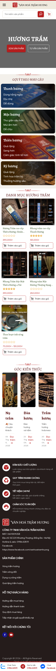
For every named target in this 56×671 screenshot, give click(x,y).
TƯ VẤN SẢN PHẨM (39, 48)
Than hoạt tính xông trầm (13, 336)
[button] (4, 5)
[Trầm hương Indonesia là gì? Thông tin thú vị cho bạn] (46, 389)
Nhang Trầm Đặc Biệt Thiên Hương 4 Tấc (13, 283)
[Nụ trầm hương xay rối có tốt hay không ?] (9, 389)
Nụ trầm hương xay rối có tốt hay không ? (9, 415)
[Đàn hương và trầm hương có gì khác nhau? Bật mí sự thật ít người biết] (28, 389)
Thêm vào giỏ (14, 351)
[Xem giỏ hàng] (49, 14)
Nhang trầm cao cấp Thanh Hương (40, 230)
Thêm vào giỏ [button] (14, 245)
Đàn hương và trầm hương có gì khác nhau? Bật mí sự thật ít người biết (28, 415)
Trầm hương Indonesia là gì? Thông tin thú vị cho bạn (46, 415)
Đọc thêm (12, 438)
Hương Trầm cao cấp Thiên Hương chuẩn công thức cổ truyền (13, 230)
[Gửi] (41, 14)
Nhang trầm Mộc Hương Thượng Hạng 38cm (40, 283)
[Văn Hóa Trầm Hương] (29, 5)
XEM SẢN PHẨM (16, 48)
